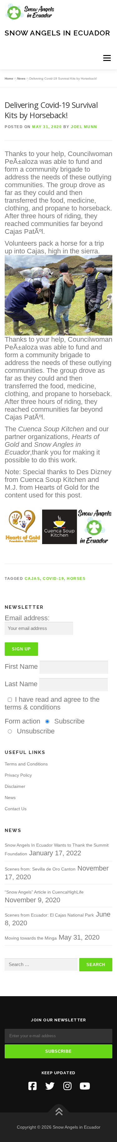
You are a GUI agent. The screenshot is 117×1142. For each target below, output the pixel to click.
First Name (21, 666)
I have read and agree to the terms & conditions (52, 703)
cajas (32, 578)
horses (76, 578)
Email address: (27, 618)
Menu (106, 58)
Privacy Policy (18, 775)
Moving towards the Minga (31, 938)
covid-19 (53, 578)
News (21, 78)
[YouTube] (85, 1086)
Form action (22, 721)
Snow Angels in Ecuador (57, 32)
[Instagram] (67, 1086)
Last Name (21, 684)
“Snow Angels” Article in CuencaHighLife (44, 892)
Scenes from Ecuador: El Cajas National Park (49, 915)
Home (9, 78)
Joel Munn (84, 127)
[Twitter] (50, 1086)
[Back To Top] (58, 1113)
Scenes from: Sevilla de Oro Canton (40, 869)
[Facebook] (32, 1086)
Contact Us (16, 808)
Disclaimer (15, 786)
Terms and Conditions (26, 763)
